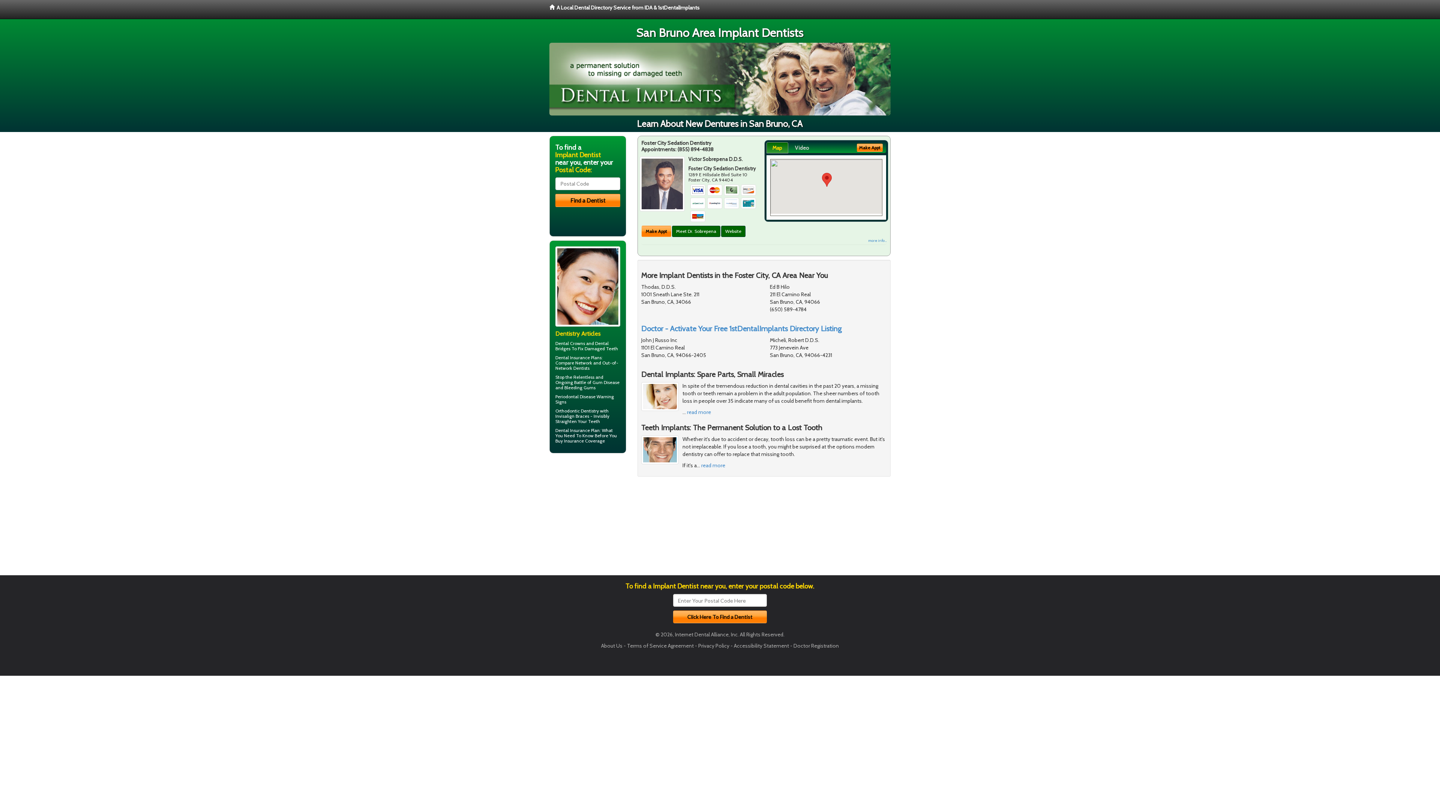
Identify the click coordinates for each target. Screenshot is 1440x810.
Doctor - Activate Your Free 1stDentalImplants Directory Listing (741, 328)
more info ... (877, 240)
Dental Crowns (570, 343)
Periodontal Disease (575, 396)
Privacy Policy (713, 645)
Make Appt (656, 231)
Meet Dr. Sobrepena (696, 231)
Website (733, 231)
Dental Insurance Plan (577, 430)
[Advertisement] (587, 517)
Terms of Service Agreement (660, 645)
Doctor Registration (816, 645)
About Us (611, 645)
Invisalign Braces (572, 416)
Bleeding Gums (580, 387)
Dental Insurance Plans (578, 357)
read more (699, 412)
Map (777, 147)
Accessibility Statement (761, 645)
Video (802, 147)
